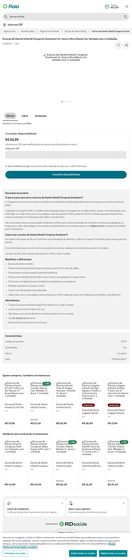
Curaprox (122, 353)
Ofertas (10, 116)
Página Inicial (9, 31)
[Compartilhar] (126, 45)
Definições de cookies (15, 553)
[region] (66, 546)
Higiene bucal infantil (49, 31)
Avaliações (41, 116)
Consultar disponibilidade (66, 174)
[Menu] (127, 6)
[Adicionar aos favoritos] (118, 45)
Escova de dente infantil (75, 31)
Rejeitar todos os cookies (113, 553)
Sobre (25, 116)
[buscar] (125, 16)
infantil (56, 197)
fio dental (17, 318)
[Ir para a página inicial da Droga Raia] (11, 6)
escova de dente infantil (32, 234)
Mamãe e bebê (27, 31)
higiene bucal (97, 226)
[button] (66, 75)
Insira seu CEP (12, 148)
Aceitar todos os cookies (83, 553)
